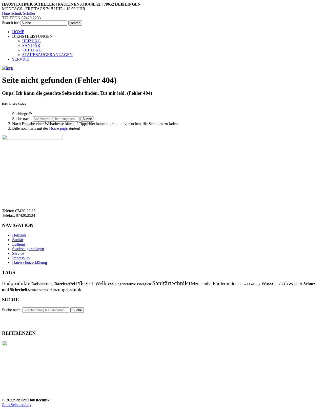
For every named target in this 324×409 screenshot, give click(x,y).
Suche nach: (22, 118)
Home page (58, 128)
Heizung (19, 235)
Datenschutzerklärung (29, 262)
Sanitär (17, 240)
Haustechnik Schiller (18, 13)
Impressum (21, 258)
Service (18, 253)
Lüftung (18, 244)
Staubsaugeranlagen (28, 249)
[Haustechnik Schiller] (7, 68)
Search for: (10, 23)
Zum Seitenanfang (16, 404)
